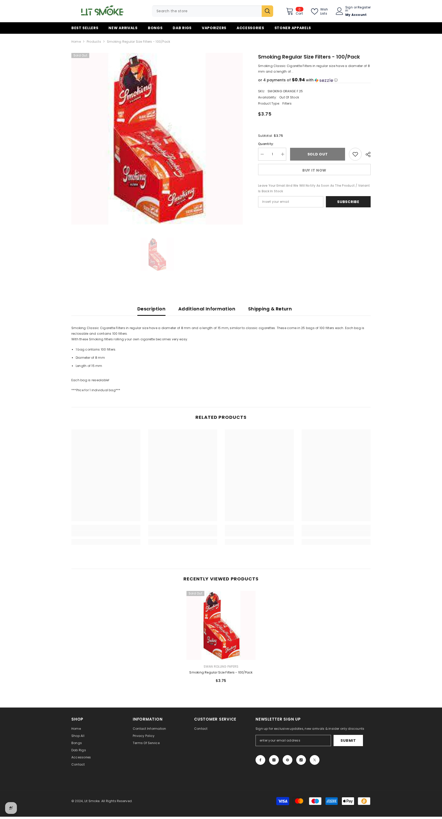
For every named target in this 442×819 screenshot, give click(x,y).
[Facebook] (260, 760)
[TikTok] (301, 760)
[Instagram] (274, 760)
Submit (348, 740)
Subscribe (348, 201)
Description (151, 309)
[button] (314, 80)
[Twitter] (314, 760)
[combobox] (207, 11)
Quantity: (266, 144)
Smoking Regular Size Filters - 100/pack (220, 672)
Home (76, 41)
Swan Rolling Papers (221, 666)
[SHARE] (366, 154)
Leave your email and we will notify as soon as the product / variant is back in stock (314, 188)
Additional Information (206, 309)
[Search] (212, 11)
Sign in (349, 9)
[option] (157, 139)
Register (364, 7)
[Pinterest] (287, 760)
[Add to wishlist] (355, 154)
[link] (105, 533)
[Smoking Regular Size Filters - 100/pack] (221, 625)
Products (94, 41)
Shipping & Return (270, 309)
